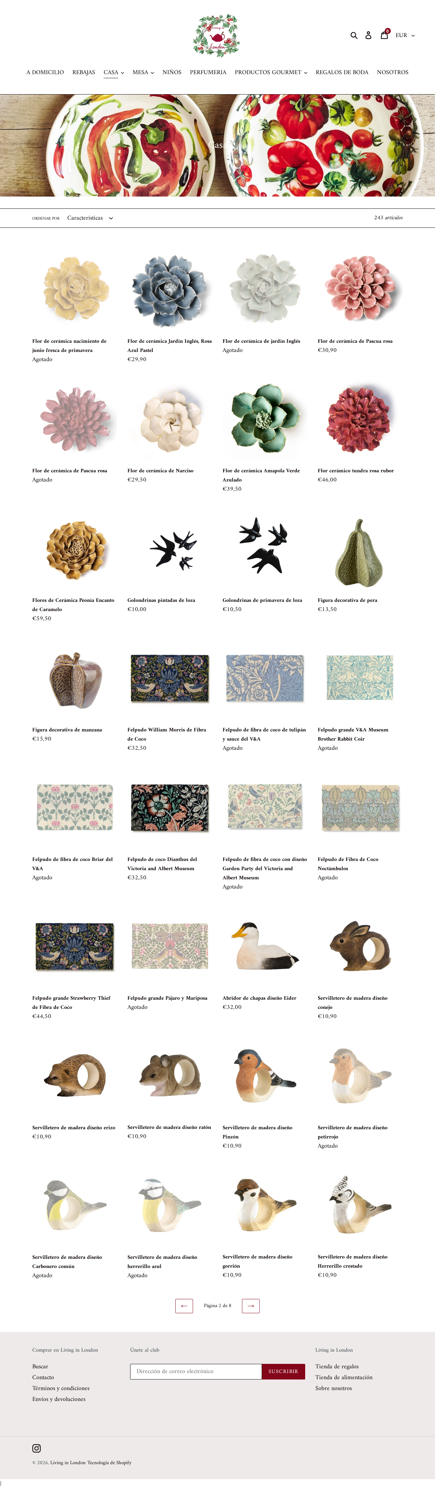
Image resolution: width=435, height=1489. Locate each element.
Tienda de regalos (337, 1366)
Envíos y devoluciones (58, 1399)
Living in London (68, 1463)
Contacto (43, 1377)
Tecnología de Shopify (109, 1463)
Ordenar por (45, 219)
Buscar (40, 1366)
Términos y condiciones (60, 1388)
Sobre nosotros (333, 1388)
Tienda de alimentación (343, 1377)
